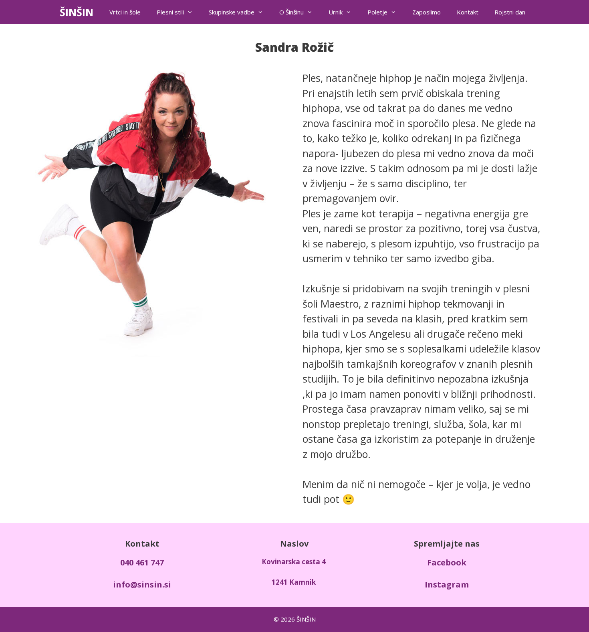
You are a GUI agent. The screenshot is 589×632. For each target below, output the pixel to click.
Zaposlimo (426, 12)
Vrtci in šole (125, 12)
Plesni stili (170, 12)
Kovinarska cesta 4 (294, 561)
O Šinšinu (291, 12)
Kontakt (467, 12)
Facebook (446, 562)
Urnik (336, 12)
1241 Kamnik (294, 582)
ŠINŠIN (76, 12)
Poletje (377, 12)
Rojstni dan (509, 12)
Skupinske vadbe (231, 12)
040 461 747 (142, 562)
